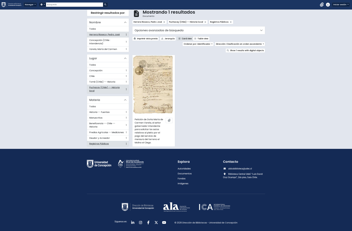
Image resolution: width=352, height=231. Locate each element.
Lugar (93, 58)
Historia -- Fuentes (108, 113)
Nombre (95, 22)
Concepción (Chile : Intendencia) (108, 42)
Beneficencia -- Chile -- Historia (108, 125)
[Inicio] (13, 4)
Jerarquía (169, 38)
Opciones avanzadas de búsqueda (159, 30)
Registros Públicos (108, 144)
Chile (108, 77)
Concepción (108, 71)
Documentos (185, 173)
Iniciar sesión (340, 4)
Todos (92, 28)
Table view (202, 38)
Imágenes (183, 183)
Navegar (29, 4)
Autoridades (184, 168)
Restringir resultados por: (108, 13)
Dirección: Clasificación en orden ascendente (239, 44)
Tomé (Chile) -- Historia (108, 82)
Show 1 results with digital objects (247, 50)
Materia (94, 100)
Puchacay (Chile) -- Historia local (108, 89)
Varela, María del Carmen (108, 50)
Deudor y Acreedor (108, 138)
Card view (186, 38)
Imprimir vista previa (147, 38)
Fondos (181, 178)
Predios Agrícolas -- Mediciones (108, 133)
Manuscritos (108, 118)
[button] (322, 5)
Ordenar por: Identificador (197, 44)
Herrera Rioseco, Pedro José (108, 35)
